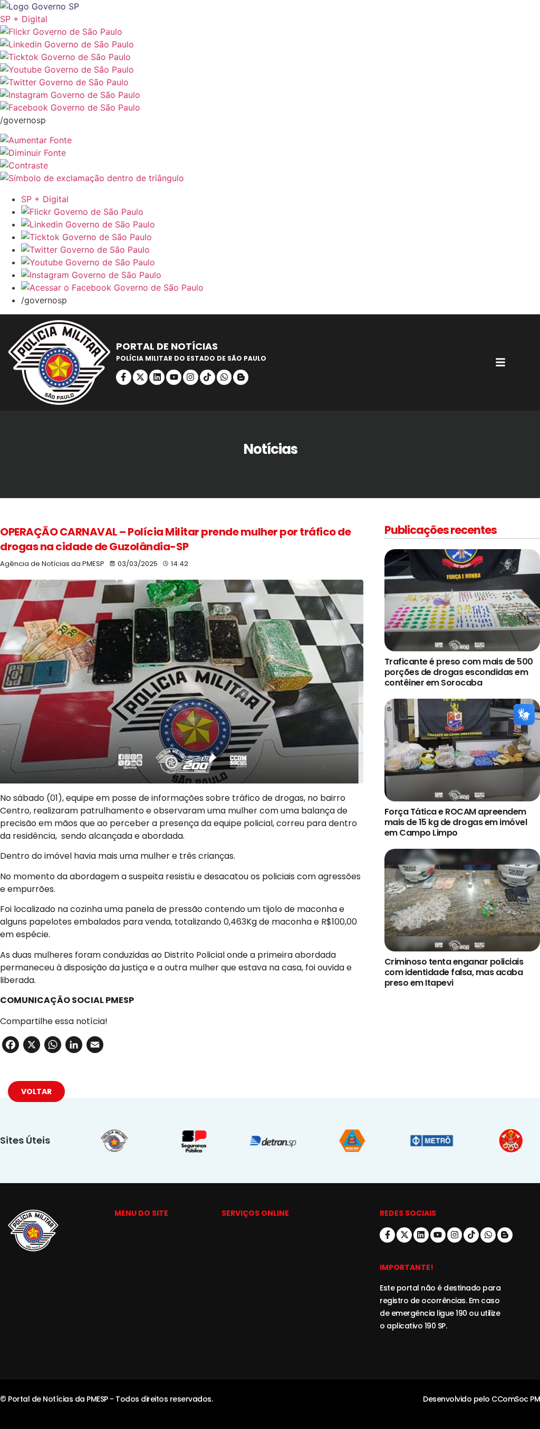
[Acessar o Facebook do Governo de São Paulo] (280, 287)
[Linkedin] (157, 377)
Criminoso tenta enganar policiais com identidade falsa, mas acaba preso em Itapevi (454, 972)
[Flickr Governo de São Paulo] (280, 211)
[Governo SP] (270, 6)
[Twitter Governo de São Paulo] (280, 249)
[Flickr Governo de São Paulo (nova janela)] (270, 31)
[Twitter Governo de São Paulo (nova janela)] (270, 82)
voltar (36, 1091)
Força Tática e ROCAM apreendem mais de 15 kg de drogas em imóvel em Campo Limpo (455, 822)
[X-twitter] (140, 377)
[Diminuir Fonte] (270, 152)
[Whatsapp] (224, 377)
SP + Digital (23, 19)
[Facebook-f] (123, 377)
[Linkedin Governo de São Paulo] (280, 224)
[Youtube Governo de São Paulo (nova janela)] (270, 69)
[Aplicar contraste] (270, 165)
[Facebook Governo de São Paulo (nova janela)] (270, 107)
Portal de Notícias (167, 346)
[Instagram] (190, 377)
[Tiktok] (207, 377)
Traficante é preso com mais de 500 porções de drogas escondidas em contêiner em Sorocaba (458, 672)
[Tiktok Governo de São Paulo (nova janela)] (270, 57)
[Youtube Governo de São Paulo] (280, 262)
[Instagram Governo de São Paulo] (270, 94)
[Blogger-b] (240, 377)
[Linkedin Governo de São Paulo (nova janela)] (270, 44)
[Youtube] (173, 377)
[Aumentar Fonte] (270, 140)
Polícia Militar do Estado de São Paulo (191, 358)
